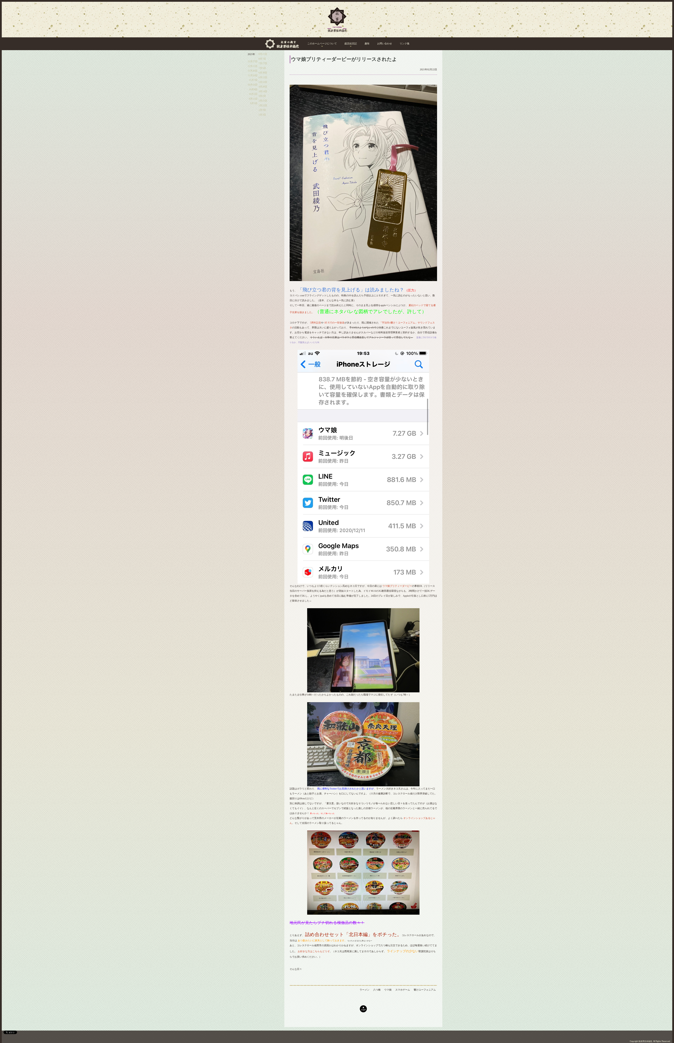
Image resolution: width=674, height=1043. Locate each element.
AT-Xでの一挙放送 (334, 322)
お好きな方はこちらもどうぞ (314, 951)
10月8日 (253, 89)
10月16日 (252, 84)
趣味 (367, 43)
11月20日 (252, 75)
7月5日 (262, 68)
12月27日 (252, 61)
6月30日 (263, 72)
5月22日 (263, 82)
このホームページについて (322, 43)
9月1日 (253, 103)
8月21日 (263, 54)
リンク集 (404, 43)
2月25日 (263, 100)
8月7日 (262, 59)
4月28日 (263, 86)
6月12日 (263, 77)
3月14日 (263, 91)
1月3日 (262, 114)
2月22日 (263, 105)
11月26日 (252, 70)
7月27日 (263, 63)
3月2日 (262, 96)
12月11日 (252, 66)
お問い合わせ (384, 43)
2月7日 (262, 110)
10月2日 (253, 94)
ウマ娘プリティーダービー (397, 586)
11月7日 (253, 80)
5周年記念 (315, 322)
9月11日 (253, 98)
